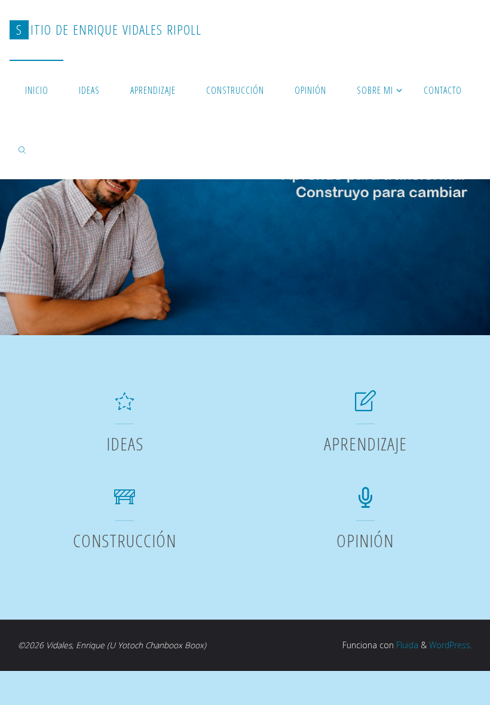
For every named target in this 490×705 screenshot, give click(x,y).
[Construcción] (124, 502)
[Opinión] (365, 502)
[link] (22, 149)
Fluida (406, 645)
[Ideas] (124, 406)
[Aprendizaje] (365, 406)
